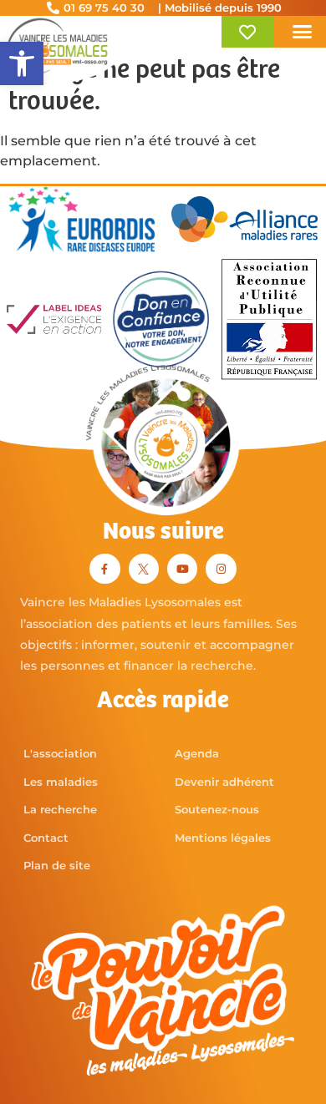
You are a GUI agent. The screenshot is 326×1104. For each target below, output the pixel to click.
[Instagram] (221, 569)
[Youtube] (182, 569)
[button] (21, 63)
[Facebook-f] (104, 569)
